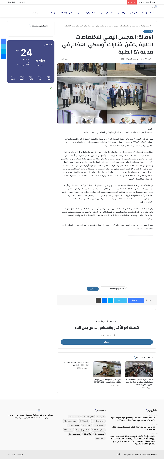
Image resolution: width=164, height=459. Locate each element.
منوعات (78, 13)
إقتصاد (144, 13)
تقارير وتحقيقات (66, 13)
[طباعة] (98, 300)
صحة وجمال (110, 13)
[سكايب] (110, 300)
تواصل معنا (12, 2)
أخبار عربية (74, 416)
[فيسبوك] (35, 422)
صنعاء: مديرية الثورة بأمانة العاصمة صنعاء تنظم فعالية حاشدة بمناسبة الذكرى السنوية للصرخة (139, 382)
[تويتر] (32, 422)
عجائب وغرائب (89, 13)
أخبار (153, 13)
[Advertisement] (107, 262)
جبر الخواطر (99, 425)
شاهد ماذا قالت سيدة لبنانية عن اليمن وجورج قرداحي (76, 364)
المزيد (55, 13)
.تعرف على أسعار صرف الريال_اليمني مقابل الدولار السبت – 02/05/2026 (107, 381)
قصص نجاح (99, 434)
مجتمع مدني (134, 13)
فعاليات (68, 430)
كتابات (87, 434)
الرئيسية (22, 2)
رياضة (100, 13)
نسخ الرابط (93, 289)
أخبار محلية (135, 26)
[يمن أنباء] (153, 6)
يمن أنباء (120, 454)
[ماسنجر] (104, 300)
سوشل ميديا (122, 13)
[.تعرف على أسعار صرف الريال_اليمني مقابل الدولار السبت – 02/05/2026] (107, 369)
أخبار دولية (88, 416)
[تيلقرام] (29, 422)
